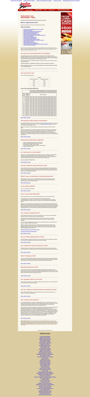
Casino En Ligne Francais (45, 387)
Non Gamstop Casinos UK (45, 342)
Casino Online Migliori (45, 336)
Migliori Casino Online (45, 337)
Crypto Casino (45, 370)
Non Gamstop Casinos (45, 340)
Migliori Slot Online (45, 344)
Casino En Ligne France (45, 360)
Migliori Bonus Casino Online (45, 371)
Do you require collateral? (28, 36)
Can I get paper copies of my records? (31, 43)
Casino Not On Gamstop (45, 341)
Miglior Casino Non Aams (45, 339)
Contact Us (35, 327)
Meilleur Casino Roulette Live (45, 374)
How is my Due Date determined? (30, 37)
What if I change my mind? (29, 41)
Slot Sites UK (45, 358)
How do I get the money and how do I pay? (32, 34)
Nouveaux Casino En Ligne (45, 385)
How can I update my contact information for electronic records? (36, 44)
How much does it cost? (28, 30)
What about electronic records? (29, 42)
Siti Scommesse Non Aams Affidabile (45, 373)
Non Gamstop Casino (45, 365)
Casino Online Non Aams (45, 369)
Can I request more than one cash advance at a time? (34, 40)
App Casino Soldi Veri (45, 378)
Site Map (52, 327)
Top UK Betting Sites (45, 364)
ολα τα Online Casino (45, 347)
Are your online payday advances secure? (32, 39)
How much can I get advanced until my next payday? (34, 29)
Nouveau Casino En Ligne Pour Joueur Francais (45, 376)
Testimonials (47, 327)
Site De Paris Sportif (45, 389)
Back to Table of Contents (25, 117)
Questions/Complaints (58, 327)
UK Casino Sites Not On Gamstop (45, 356)
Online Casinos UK (45, 359)
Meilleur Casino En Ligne (45, 351)
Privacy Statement (41, 327)
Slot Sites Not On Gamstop (45, 349)
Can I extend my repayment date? (30, 38)
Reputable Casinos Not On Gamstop (45, 354)
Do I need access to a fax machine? (30, 33)
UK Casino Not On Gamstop (45, 352)
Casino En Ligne (45, 379)
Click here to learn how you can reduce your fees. (30, 229)
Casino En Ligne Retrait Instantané (45, 388)
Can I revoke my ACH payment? (30, 45)
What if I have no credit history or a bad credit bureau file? (34, 35)
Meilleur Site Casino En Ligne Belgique (45, 384)
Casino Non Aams (45, 366)
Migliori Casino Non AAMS (45, 394)
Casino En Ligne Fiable (45, 368)
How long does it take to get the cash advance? (33, 31)
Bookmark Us (29, 327)
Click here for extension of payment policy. (29, 231)
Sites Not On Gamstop (45, 350)
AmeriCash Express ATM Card (47, 124)
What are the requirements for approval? (31, 32)
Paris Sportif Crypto (45, 346)
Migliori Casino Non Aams (45, 345)
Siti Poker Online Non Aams (45, 390)
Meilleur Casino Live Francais (45, 383)
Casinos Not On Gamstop (45, 363)
